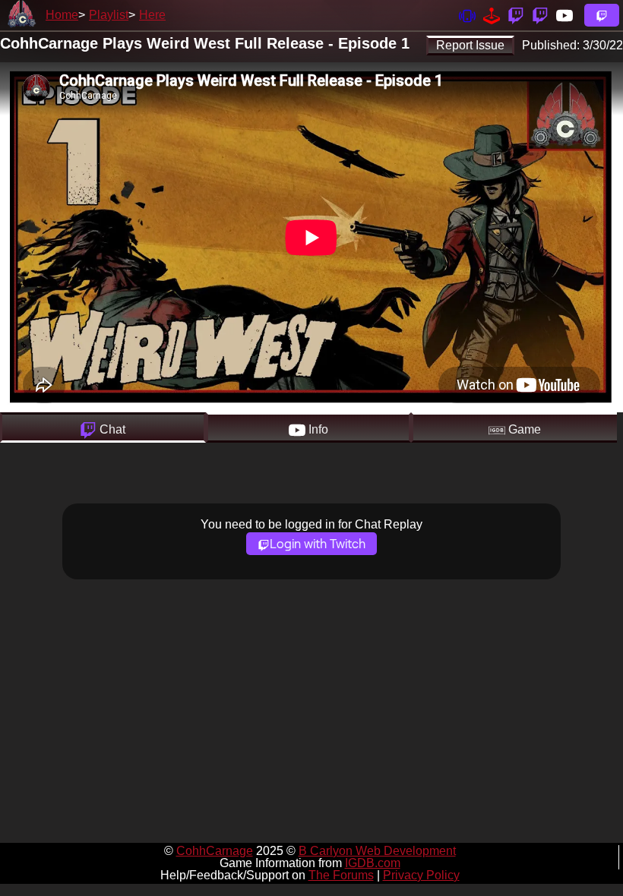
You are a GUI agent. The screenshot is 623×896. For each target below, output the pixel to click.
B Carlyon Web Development (377, 850)
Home (62, 14)
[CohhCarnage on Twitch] (516, 14)
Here (152, 14)
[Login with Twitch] (601, 15)
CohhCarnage (214, 850)
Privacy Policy (421, 875)
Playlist (108, 14)
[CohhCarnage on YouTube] (564, 14)
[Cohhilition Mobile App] (467, 14)
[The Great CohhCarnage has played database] (491, 14)
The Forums (341, 875)
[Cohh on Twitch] (540, 14)
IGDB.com (372, 863)
